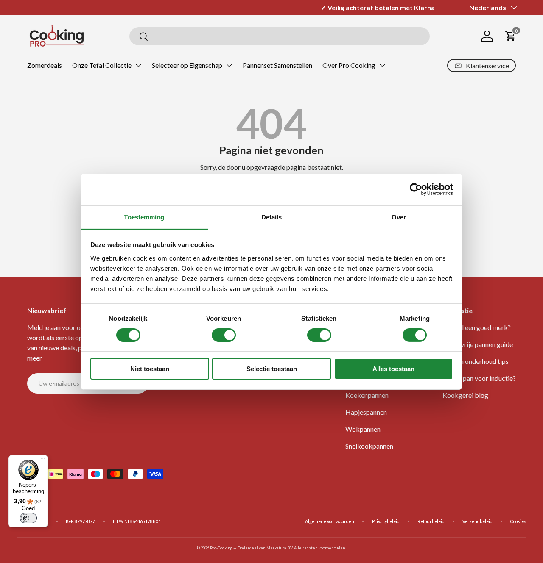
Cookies (518, 521)
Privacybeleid (386, 521)
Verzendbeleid (477, 521)
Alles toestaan (393, 368)
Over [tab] (399, 216)
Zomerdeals (44, 65)
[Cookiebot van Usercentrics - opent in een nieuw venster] (416, 189)
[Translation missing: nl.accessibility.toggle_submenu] (138, 65)
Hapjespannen (366, 412)
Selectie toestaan (271, 368)
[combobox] (279, 36)
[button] (510, 36)
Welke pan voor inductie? (479, 378)
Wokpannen (363, 429)
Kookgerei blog (465, 395)
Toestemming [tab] (144, 216)
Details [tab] (271, 216)
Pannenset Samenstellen (277, 65)
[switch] (224, 335)
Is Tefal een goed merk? (476, 327)
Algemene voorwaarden (329, 521)
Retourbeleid (431, 521)
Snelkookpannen (369, 446)
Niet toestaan (149, 368)
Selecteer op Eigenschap (187, 65)
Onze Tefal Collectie (102, 65)
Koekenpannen (367, 395)
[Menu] (43, 460)
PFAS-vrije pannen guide (477, 344)
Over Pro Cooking (348, 65)
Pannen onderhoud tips (475, 361)
